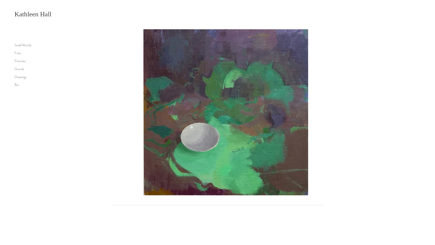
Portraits (20, 61)
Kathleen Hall (32, 14)
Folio (17, 53)
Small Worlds (22, 45)
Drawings (20, 76)
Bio (16, 84)
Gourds (19, 68)
